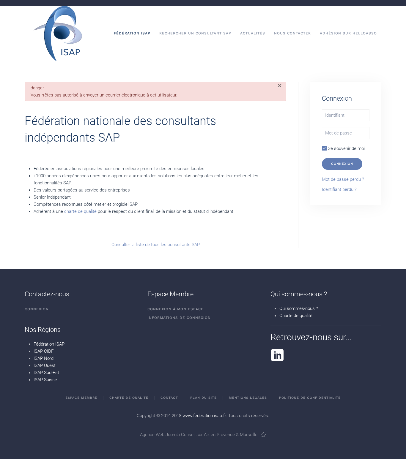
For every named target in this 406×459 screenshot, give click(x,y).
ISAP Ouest (45, 365)
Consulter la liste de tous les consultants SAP (155, 244)
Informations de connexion (179, 318)
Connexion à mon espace (175, 309)
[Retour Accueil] (58, 33)
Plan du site (203, 398)
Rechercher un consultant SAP (195, 33)
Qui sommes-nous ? (298, 308)
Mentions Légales (248, 398)
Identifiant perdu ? (339, 189)
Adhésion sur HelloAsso (348, 33)
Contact (169, 398)
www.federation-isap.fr (204, 415)
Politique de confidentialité (310, 398)
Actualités (252, 33)
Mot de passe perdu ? (343, 179)
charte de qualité (80, 211)
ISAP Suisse (45, 379)
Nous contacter (292, 33)
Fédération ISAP (49, 344)
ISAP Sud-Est (46, 372)
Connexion (342, 164)
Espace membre (81, 398)
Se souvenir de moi (346, 148)
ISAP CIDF (43, 351)
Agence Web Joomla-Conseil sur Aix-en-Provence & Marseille (198, 434)
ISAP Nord (43, 358)
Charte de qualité (295, 315)
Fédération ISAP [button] (132, 33)
